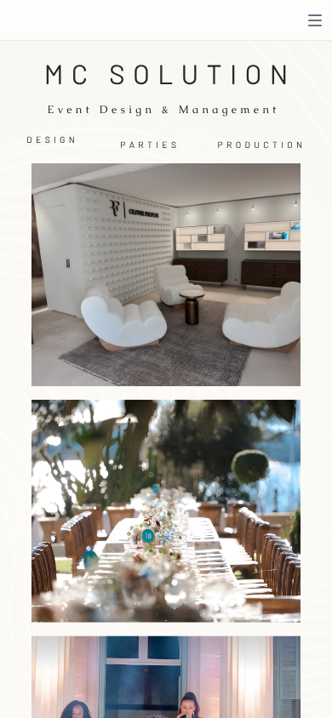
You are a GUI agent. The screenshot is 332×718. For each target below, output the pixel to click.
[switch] (315, 20)
